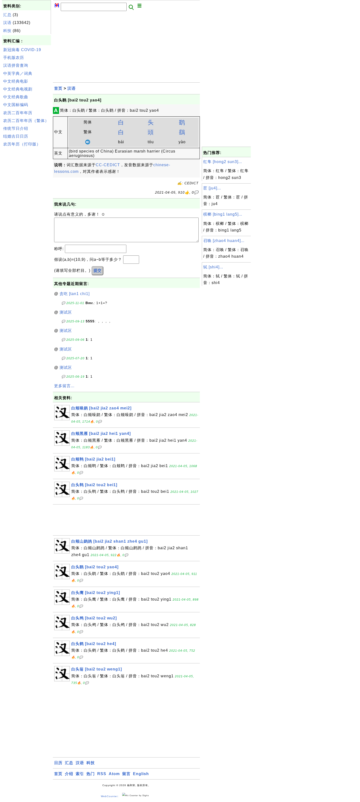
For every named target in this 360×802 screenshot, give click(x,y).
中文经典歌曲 (15, 97)
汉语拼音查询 (15, 65)
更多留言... (64, 386)
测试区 (66, 312)
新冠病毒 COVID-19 (22, 50)
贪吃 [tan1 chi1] (75, 294)
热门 (90, 774)
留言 (126, 774)
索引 (80, 774)
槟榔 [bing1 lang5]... (222, 214)
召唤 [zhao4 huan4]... (223, 241)
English (141, 774)
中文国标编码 (15, 105)
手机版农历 (13, 57)
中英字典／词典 (17, 73)
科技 (7, 31)
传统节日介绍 (15, 128)
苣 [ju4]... (212, 188)
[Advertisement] (26, 222)
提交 (97, 270)
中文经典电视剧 (17, 89)
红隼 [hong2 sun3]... (222, 162)
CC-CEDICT (108, 165)
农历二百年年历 (17, 113)
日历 (58, 763)
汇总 (7, 15)
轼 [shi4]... (213, 267)
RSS (101, 774)
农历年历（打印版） (22, 144)
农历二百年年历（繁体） (26, 121)
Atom (114, 774)
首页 (58, 88)
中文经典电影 (15, 81)
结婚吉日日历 (15, 136)
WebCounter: (110, 796)
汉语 (7, 23)
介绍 (69, 774)
